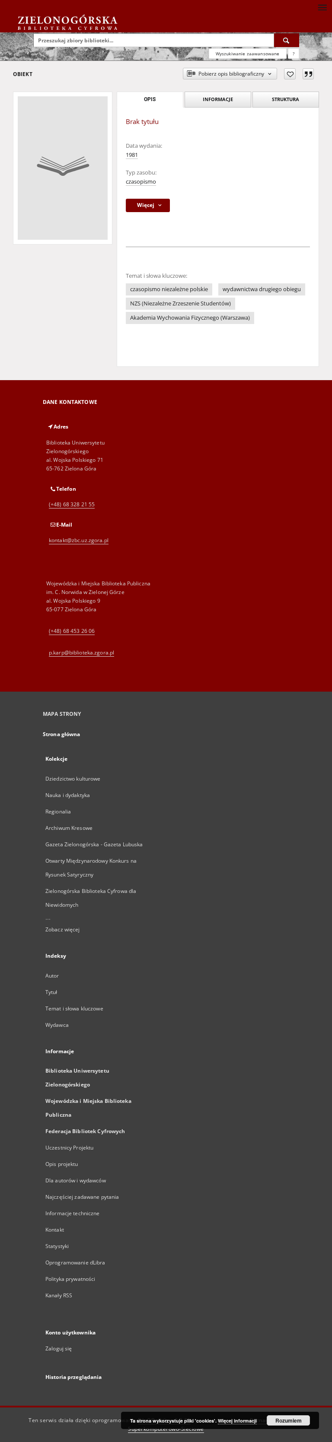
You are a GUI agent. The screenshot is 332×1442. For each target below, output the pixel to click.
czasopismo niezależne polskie (169, 289)
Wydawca (57, 1025)
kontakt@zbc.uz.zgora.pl (79, 540)
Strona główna (61, 734)
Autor (52, 975)
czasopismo (141, 181)
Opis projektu (61, 1164)
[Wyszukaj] (286, 40)
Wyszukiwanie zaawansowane (248, 54)
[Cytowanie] (308, 73)
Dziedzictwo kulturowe (73, 778)
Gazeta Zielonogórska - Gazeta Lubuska (94, 844)
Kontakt (54, 1229)
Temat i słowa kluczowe (74, 1008)
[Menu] (322, 7)
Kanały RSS (58, 1295)
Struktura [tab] (285, 99)
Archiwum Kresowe (69, 828)
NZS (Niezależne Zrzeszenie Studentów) (180, 303)
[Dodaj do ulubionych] (290, 73)
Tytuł (51, 992)
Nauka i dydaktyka (67, 795)
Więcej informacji (237, 1420)
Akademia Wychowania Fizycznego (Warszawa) (190, 317)
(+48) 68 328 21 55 (72, 504)
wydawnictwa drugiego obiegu (262, 289)
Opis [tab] (150, 99)
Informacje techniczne (72, 1213)
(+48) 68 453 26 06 (72, 631)
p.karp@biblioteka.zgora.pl (81, 652)
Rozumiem (288, 1420)
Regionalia (58, 811)
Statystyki (57, 1246)
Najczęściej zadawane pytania (82, 1197)
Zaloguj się (58, 1348)
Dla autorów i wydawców (75, 1180)
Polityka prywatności (70, 1279)
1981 (132, 155)
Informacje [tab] (218, 99)
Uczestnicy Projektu (69, 1147)
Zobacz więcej (62, 929)
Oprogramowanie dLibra (75, 1262)
